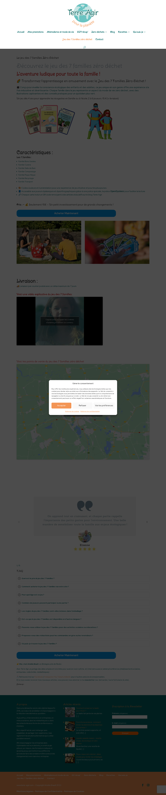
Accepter (61, 405)
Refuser (82, 405)
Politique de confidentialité (90, 411)
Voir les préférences (104, 405)
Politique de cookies (72, 411)
